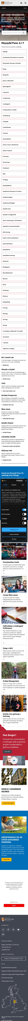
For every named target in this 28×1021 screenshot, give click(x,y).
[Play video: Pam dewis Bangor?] (14, 760)
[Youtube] (18, 929)
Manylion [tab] (14, 484)
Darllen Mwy (6, 859)
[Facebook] (8, 929)
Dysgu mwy (6, 365)
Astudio (4, 8)
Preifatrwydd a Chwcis (7, 981)
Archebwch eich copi (8, 404)
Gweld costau (6, 379)
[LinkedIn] (3, 934)
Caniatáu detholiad (14, 534)
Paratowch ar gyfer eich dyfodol (11, 446)
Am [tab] (23, 484)
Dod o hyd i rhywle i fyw (9, 391)
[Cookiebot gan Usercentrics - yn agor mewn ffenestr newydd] (17, 481)
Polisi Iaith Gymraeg (6, 977)
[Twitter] (3, 929)
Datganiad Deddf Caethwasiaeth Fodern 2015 (13, 971)
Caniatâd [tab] (5, 484)
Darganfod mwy (7, 460)
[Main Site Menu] (21, 3)
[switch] (24, 514)
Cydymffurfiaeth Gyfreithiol (9, 967)
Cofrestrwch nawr (8, 803)
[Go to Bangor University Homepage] (6, 3)
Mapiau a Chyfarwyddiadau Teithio (13, 958)
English (25, 8)
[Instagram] (13, 929)
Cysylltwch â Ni (5, 949)
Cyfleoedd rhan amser (8, 418)
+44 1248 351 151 (6, 947)
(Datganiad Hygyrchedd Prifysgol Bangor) (12, 974)
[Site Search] (25, 3)
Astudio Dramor (7, 432)
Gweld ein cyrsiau (22, 28)
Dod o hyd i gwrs (8, 26)
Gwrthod (14, 539)
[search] (23, 33)
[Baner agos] (25, 480)
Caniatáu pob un (14, 529)
